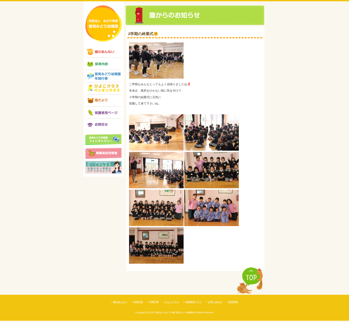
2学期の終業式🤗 (143, 34)
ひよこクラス (172, 302)
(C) (147, 312)
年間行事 (154, 302)
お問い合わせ (215, 302)
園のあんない (120, 302)
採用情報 (233, 302)
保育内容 (138, 302)
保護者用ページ (193, 302)
